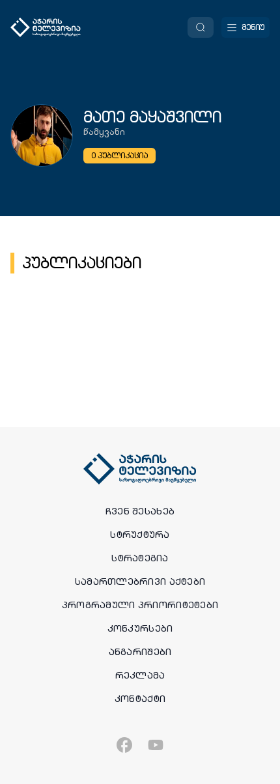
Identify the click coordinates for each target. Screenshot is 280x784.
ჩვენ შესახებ (140, 511)
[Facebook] (124, 745)
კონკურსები (140, 628)
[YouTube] (155, 745)
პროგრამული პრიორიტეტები (140, 605)
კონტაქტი (140, 698)
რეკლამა (140, 675)
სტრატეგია (140, 558)
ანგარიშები (140, 652)
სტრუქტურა (140, 534)
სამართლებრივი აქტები (140, 581)
